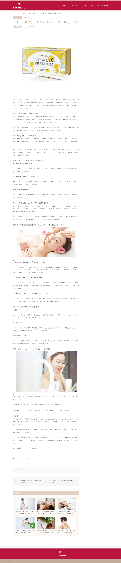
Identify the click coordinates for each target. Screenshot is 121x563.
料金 (92, 5)
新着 (18, 17)
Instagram (14, 561)
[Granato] (19, 5)
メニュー (83, 5)
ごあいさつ (74, 5)
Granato (58, 561)
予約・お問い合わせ (102, 5)
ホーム (64, 5)
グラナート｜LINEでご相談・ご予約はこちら (26, 458)
